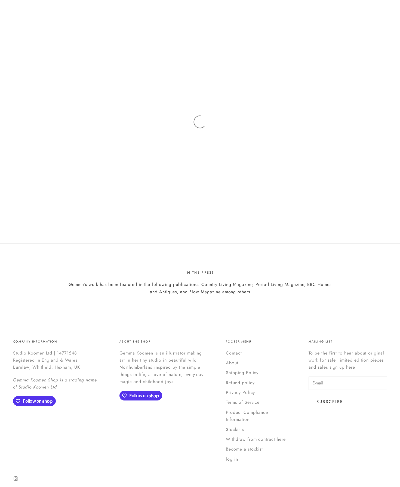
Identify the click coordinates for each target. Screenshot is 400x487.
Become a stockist (244, 449)
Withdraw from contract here (256, 439)
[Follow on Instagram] (16, 478)
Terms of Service (243, 402)
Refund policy (240, 383)
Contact (234, 353)
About (232, 363)
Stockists (235, 429)
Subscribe (329, 402)
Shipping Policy (242, 372)
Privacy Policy (240, 392)
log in (232, 459)
